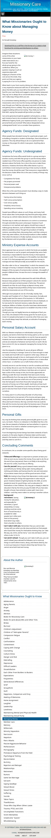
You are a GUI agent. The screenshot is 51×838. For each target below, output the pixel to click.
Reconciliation (9, 759)
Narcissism (8, 734)
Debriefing (8, 660)
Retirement (8, 771)
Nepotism (7, 737)
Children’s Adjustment (12, 629)
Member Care (9, 722)
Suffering (7, 793)
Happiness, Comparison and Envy (17, 694)
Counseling (8, 651)
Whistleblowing (10, 821)
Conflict (7, 638)
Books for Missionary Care (14, 617)
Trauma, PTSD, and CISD (13, 808)
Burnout (7, 626)
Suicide (6, 796)
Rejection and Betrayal (13, 765)
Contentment (9, 644)
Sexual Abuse (9, 787)
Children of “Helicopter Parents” (16, 632)
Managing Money (11, 719)
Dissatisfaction (9, 669)
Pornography (9, 750)
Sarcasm (7, 781)
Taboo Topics (9, 799)
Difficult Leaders (10, 666)
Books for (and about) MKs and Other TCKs (21, 620)
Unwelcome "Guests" (12, 818)
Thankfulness (9, 802)
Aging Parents (9, 604)
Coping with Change (12, 648)
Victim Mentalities (11, 815)
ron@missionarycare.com (28, 833)
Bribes (6, 623)
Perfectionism (9, 747)
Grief (6, 685)
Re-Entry (7, 762)
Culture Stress (9, 654)
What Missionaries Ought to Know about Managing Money (24, 26)
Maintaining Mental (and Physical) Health (20, 713)
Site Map (32, 836)
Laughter (7, 703)
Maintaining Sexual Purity (14, 716)
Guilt (5, 691)
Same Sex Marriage (11, 777)
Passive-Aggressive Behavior (15, 743)
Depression (8, 663)
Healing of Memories (12, 697)
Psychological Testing (12, 756)
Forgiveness (8, 678)
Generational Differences (14, 682)
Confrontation (9, 641)
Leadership (8, 706)
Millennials (8, 728)
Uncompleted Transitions (14, 812)
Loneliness (8, 709)
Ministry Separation (11, 731)
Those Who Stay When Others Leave (18, 805)
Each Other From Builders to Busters (18, 672)
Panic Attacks (9, 740)
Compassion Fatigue (12, 635)
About (24, 836)
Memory (7, 725)
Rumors (7, 774)
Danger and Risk (10, 657)
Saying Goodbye (10, 784)
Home (17, 836)
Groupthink (8, 688)
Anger (6, 607)
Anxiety (6, 610)
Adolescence (9, 601)
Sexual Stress (9, 790)
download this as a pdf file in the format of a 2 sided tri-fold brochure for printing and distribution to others (25, 47)
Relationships (9, 768)
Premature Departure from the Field (18, 753)
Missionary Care (25, 4)
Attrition (7, 613)
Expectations (9, 675)
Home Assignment (11, 700)
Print (4, 36)
